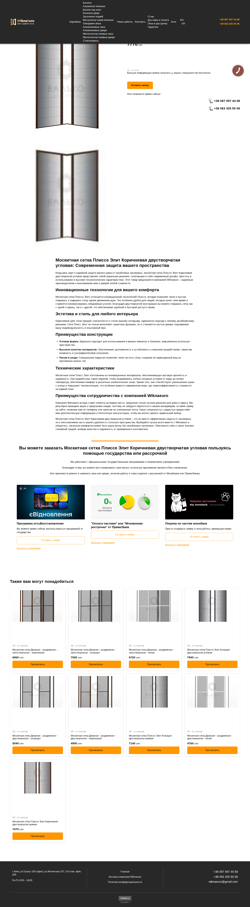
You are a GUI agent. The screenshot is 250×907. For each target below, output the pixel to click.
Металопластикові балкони (98, 20)
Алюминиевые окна (94, 27)
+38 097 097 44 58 (229, 19)
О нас (151, 16)
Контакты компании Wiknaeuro (125, 877)
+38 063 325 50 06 (229, 23)
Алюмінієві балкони (94, 6)
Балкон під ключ (92, 9)
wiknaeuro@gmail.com (223, 881)
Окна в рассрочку (157, 23)
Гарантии (153, 27)
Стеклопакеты (91, 40)
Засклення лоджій (93, 16)
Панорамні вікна (92, 23)
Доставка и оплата (158, 20)
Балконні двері (91, 13)
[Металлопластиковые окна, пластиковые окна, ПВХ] (125, 900)
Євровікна (75, 21)
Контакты (140, 21)
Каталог (87, 2)
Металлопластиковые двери (99, 37)
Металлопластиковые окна (98, 33)
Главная (125, 871)
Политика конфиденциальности (125, 882)
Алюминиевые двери (95, 30)
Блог (173, 21)
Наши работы (125, 21)
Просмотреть (38, 664)
